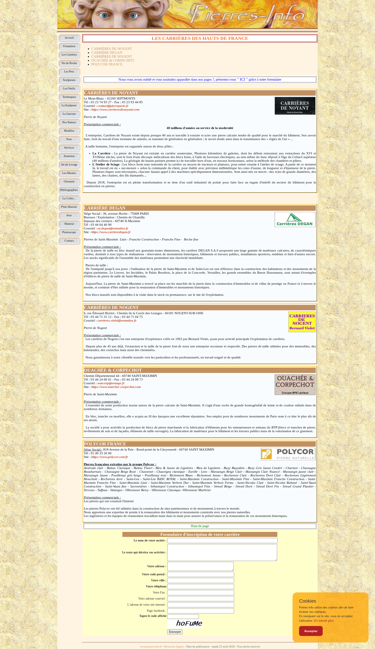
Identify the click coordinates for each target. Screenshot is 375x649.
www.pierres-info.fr (151, 646)
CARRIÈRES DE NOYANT (111, 49)
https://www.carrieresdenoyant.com (115, 109)
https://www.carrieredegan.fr (111, 232)
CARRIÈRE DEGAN (106, 52)
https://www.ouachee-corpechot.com (116, 387)
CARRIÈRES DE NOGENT (111, 56)
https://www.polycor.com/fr (109, 457)
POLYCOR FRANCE (107, 64)
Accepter (310, 631)
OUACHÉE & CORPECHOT (112, 60)
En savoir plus (324, 620)
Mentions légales (174, 646)
